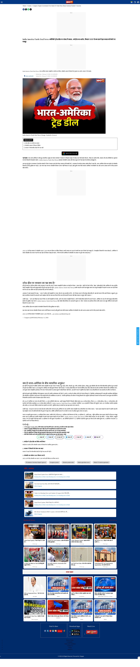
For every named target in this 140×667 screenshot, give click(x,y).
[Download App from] (75, 631)
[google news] (53, 631)
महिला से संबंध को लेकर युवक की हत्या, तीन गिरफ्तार (58, 616)
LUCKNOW (81, 596)
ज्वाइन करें (42, 437)
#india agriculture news (84, 462)
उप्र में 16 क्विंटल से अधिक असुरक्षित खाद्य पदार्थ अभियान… (81, 594)
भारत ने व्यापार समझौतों (56, 285)
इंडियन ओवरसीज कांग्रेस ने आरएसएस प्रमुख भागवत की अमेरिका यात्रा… (104, 594)
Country (29, 5)
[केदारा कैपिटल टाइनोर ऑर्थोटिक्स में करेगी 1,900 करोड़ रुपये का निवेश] (81, 607)
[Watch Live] (92, 634)
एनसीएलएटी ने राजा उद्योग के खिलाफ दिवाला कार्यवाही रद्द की (103, 616)
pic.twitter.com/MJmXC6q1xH (61, 314)
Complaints (70, 642)
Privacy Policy (70, 640)
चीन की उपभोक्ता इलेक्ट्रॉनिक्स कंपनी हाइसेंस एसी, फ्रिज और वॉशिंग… (58, 594)
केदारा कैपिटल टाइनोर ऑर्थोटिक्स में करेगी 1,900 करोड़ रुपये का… (81, 616)
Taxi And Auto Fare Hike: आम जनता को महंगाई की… (47, 483)
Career (70, 647)
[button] (2, 2)
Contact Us (70, 645)
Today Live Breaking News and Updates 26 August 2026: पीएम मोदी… (52, 493)
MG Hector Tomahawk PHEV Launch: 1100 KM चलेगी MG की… (51, 511)
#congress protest (54, 462)
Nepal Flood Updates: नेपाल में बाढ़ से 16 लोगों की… (47, 502)
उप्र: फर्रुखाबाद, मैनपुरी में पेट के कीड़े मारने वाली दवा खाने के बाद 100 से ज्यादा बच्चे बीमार (45, 430)
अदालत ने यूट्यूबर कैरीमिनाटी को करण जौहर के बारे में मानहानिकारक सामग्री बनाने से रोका (45, 428)
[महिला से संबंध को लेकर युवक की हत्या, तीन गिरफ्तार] (58, 607)
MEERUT (58, 618)
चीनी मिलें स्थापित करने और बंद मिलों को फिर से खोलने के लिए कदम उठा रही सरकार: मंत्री (45, 434)
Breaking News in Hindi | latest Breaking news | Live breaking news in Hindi (52, 476)
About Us (70, 649)
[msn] (64, 631)
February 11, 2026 (43, 317)
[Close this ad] (139, 658)
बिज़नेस (58, 596)
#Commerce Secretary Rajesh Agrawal (36, 462)
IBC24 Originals (38, 486)
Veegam (82, 656)
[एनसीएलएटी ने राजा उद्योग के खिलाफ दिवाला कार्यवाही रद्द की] (105, 607)
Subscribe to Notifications (138, 335)
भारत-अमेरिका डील (101, 163)
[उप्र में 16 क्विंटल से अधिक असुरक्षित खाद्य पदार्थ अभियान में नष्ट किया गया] (81, 584)
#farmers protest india (68, 462)
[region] (71, 24)
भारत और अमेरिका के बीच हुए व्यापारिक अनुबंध (39, 158)
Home (24, 5)
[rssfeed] (56, 631)
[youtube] (50, 631)
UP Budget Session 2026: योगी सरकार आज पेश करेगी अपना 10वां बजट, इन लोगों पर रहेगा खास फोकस (48, 427)
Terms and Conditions (70, 644)
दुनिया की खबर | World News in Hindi (105, 596)
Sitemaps (60, 631)
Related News (29, 520)
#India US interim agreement (101, 462)
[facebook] (45, 631)
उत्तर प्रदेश (35, 596)
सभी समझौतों (50, 293)
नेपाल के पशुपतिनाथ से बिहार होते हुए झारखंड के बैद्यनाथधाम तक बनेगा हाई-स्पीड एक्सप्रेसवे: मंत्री (46, 432)
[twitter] (48, 631)
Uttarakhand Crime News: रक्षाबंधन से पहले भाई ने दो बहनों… (34, 616)
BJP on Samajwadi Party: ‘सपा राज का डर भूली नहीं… (34, 594)
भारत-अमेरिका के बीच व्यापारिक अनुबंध (46, 383)
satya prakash (29, 76)
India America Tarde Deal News (49, 160)
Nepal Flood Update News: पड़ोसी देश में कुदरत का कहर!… (49, 474)
